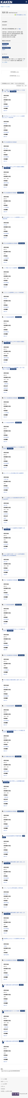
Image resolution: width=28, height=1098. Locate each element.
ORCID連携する (19, 14)
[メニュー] (26, 2)
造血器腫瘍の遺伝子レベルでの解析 (11, 1010)
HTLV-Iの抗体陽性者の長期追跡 (10, 243)
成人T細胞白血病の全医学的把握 (10, 984)
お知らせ (3, 1086)
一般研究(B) (6, 383)
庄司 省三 (5, 123)
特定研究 (5, 1001)
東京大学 (5, 907)
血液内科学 (4, 45)
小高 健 (5, 946)
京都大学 (5, 522)
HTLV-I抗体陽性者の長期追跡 (10, 142)
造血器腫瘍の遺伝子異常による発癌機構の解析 (14, 781)
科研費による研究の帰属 (6, 1091)
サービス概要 (4, 1079)
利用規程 (3, 1088)
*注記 (25, 14)
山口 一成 (5, 148)
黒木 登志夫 (6, 894)
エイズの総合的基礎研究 (9, 317)
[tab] (14, 72)
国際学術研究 (6, 182)
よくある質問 (4, 1083)
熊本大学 (5, 110)
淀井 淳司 (5, 505)
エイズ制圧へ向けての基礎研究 (10, 267)
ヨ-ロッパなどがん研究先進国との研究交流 (13, 888)
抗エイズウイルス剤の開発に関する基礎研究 (13, 473)
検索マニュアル (4, 1081)
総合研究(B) (6, 544)
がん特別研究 (6, 207)
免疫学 (3, 49)
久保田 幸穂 (6, 479)
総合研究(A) (6, 513)
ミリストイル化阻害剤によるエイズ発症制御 (13, 292)
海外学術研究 (6, 954)
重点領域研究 (6, 106)
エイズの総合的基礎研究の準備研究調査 (12, 835)
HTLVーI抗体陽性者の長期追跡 (10, 398)
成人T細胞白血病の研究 (8, 756)
